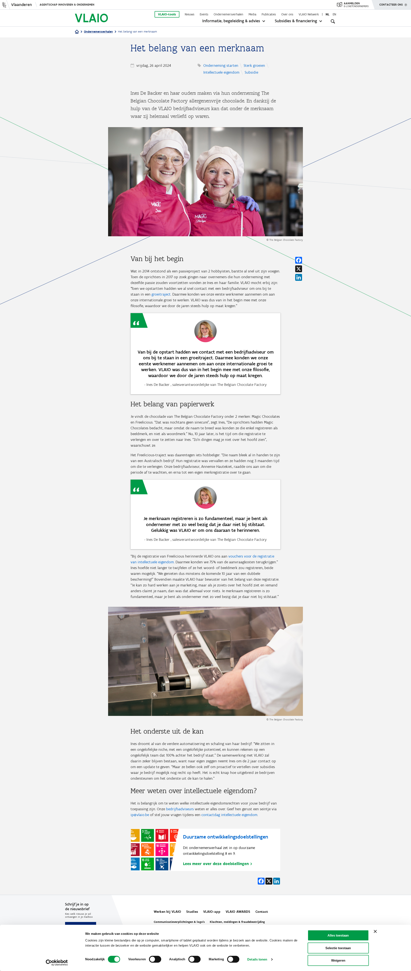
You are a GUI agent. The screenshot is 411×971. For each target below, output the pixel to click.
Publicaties (269, 14)
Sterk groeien (254, 65)
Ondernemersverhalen (228, 14)
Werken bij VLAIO (167, 912)
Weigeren (338, 960)
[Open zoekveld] (333, 21)
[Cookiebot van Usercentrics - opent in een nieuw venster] (57, 962)
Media (252, 14)
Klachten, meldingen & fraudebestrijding (237, 922)
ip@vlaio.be (140, 814)
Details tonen (257, 959)
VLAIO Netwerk (309, 14)
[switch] (155, 959)
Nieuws (189, 14)
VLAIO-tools (167, 14)
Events (204, 14)
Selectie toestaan (338, 948)
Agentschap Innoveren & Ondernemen (67, 4)
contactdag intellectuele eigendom (229, 814)
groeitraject (161, 294)
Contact (261, 912)
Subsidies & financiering (296, 20)
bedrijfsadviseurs (180, 809)
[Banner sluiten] (375, 931)
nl (327, 14)
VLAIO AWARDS (238, 912)
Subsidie (251, 72)
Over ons (287, 14)
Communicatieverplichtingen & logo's (179, 922)
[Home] (77, 32)
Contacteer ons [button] (391, 4)
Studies (192, 912)
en (334, 14)
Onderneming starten (220, 65)
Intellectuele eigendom (221, 72)
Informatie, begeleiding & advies (231, 20)
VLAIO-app (211, 912)
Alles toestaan (338, 935)
